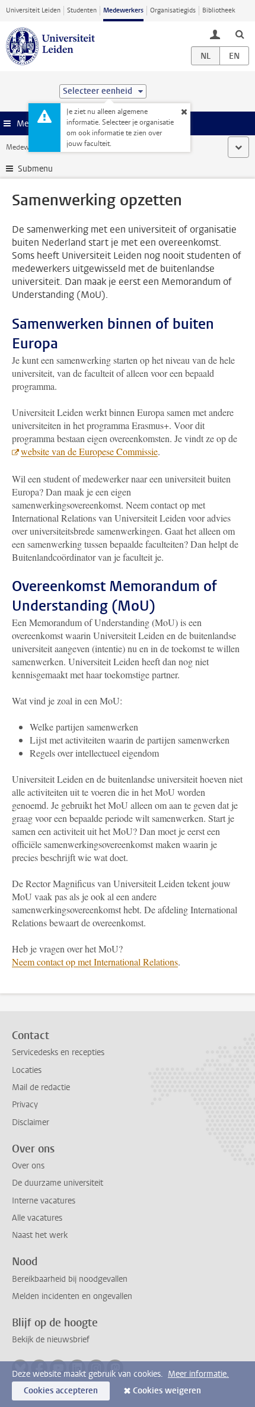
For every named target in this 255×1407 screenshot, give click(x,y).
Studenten (82, 10)
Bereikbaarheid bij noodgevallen (70, 1279)
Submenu (35, 168)
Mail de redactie (41, 1087)
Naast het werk (40, 1235)
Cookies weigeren (167, 1390)
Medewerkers (123, 10)
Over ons (28, 1165)
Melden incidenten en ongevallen (72, 1296)
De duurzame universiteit (57, 1183)
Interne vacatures (43, 1200)
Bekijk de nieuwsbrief (51, 1339)
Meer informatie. (198, 1374)
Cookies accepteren (61, 1390)
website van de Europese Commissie (89, 451)
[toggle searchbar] (239, 33)
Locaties (27, 1070)
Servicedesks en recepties (58, 1052)
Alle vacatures (37, 1218)
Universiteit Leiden (33, 10)
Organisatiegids (173, 10)
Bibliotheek (218, 10)
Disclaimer (30, 1122)
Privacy (25, 1104)
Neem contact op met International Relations (95, 961)
